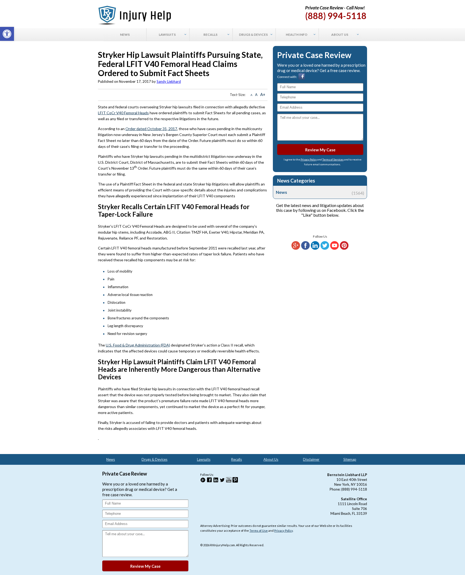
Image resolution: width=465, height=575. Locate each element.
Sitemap (349, 459)
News (320, 192)
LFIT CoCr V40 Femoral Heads (123, 112)
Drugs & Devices (154, 459)
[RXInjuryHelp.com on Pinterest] (344, 249)
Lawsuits (203, 459)
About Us (270, 459)
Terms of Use (258, 530)
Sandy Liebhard (169, 81)
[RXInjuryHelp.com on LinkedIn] (315, 249)
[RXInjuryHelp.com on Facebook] (305, 249)
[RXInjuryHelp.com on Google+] (295, 249)
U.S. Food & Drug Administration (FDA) (138, 345)
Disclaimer (311, 459)
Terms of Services (333, 159)
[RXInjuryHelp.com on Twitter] (324, 249)
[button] (7, 34)
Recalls (236, 459)
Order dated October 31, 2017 (151, 128)
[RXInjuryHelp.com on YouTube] (334, 249)
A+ (262, 94)
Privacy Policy (309, 159)
